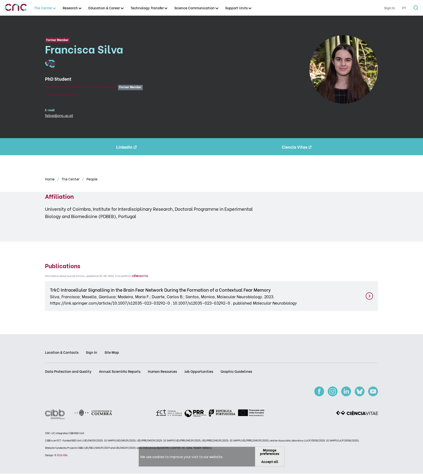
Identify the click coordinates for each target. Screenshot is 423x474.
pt (404, 7)
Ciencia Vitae (294, 147)
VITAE (140, 276)
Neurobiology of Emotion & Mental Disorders (81, 86)
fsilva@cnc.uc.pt (59, 115)
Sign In (389, 7)
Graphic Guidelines (236, 371)
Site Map (112, 352)
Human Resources (162, 371)
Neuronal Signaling (61, 94)
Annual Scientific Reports (120, 371)
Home (50, 178)
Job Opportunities (198, 371)
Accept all (269, 461)
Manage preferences (269, 451)
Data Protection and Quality (68, 371)
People (91, 178)
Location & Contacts (62, 352)
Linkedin (124, 147)
